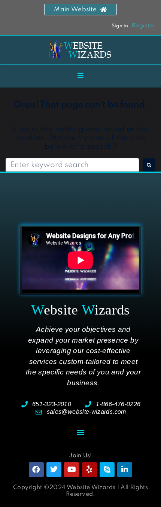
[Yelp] (89, 469)
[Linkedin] (124, 469)
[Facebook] (36, 469)
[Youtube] (71, 469)
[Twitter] (53, 469)
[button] (80, 432)
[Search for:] (72, 165)
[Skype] (107, 469)
